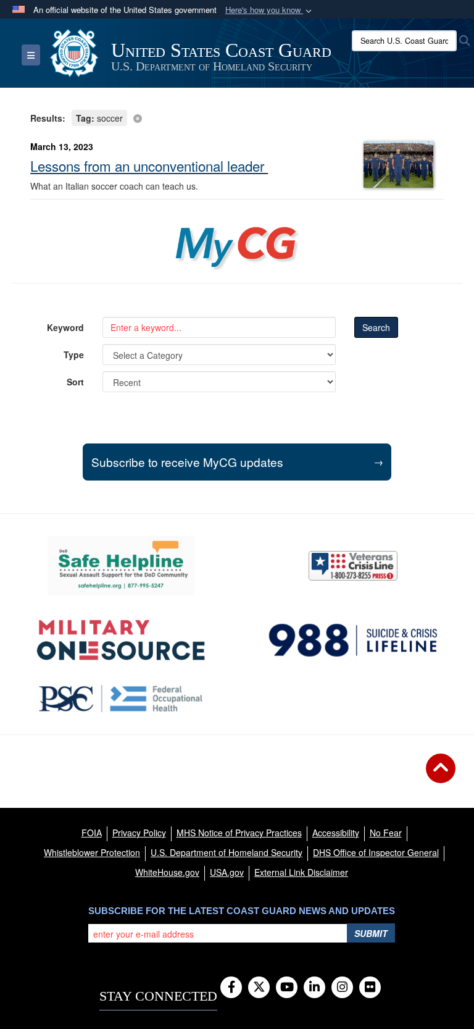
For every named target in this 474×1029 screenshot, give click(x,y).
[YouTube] (286, 987)
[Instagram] (342, 987)
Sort (75, 382)
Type (74, 354)
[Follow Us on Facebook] (231, 987)
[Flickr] (370, 987)
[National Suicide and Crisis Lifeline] (353, 640)
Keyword (65, 327)
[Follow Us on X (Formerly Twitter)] (259, 987)
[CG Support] (121, 640)
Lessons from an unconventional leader (149, 165)
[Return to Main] (440, 776)
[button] (269, 10)
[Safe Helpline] (121, 566)
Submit (371, 933)
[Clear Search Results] (237, 117)
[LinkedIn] (314, 987)
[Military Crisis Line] (353, 566)
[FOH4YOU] (121, 698)
